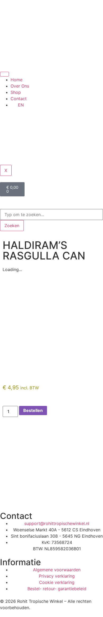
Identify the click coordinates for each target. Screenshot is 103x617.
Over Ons (20, 86)
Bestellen (33, 410)
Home (16, 79)
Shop (16, 92)
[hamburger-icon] (4, 74)
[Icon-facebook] (21, 497)
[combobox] (51, 214)
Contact (19, 98)
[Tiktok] (35, 497)
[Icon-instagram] (6, 497)
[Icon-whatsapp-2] (50, 497)
